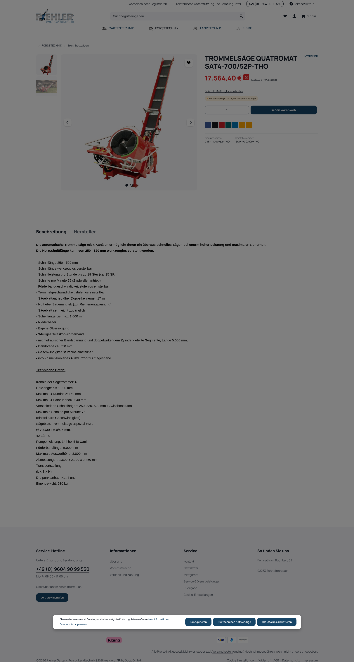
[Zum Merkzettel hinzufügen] (189, 63)
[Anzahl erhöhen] (245, 109)
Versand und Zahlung (124, 575)
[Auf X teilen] (215, 125)
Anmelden (136, 4)
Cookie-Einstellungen (198, 595)
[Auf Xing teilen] (228, 125)
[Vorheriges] (68, 122)
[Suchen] (241, 16)
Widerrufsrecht (120, 568)
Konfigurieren (198, 622)
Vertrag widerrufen (52, 597)
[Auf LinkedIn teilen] (235, 125)
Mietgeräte (191, 575)
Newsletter (191, 568)
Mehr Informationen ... (159, 619)
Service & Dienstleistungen (202, 581)
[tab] (51, 231)
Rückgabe (190, 588)
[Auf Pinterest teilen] (222, 125)
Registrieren (158, 4)
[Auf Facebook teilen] (208, 125)
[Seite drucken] (249, 125)
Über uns (116, 561)
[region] (116, 122)
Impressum (81, 624)
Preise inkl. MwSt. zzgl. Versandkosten (224, 91)
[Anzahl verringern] (209, 109)
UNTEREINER (310, 56)
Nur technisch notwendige (234, 622)
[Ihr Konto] (294, 16)
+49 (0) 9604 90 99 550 (62, 569)
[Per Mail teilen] (242, 125)
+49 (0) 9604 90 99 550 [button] (265, 4)
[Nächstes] (190, 122)
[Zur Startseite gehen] (55, 16)
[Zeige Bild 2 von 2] (131, 185)
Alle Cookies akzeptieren (277, 622)
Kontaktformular (70, 587)
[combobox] (174, 16)
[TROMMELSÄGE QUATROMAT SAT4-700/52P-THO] (129, 122)
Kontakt (189, 561)
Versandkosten (222, 651)
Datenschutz (66, 624)
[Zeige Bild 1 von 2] (126, 185)
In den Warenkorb (283, 110)
